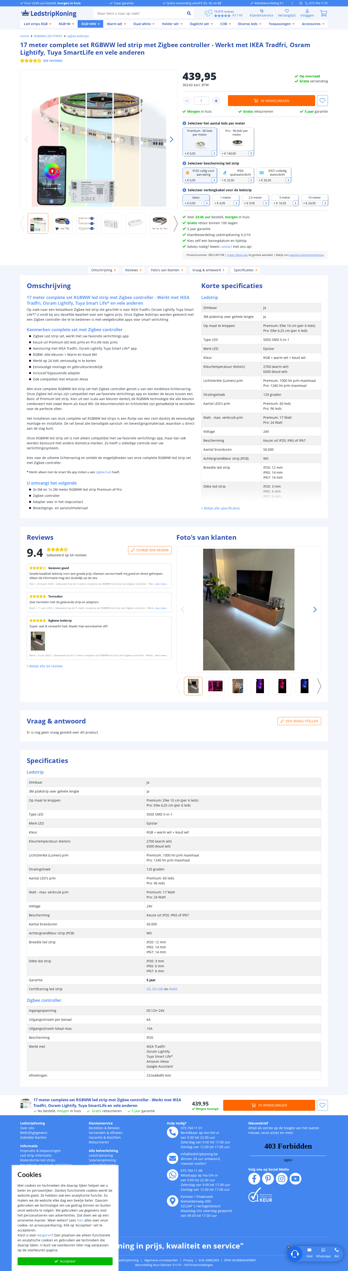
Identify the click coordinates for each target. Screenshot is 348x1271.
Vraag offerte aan (237, 255)
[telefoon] (172, 1132)
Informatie (29, 1146)
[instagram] (282, 1179)
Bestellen (96, 1128)
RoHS (173, 989)
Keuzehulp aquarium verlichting (45, 1165)
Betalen (114, 1128)
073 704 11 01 (191, 1128)
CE (149, 989)
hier (80, 1220)
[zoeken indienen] (189, 13)
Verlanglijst (287, 15)
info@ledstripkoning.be (199, 1154)
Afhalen (116, 1132)
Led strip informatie (36, 1155)
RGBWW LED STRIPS (48, 36)
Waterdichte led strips (37, 1160)
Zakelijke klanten (33, 1137)
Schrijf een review (152, 550)
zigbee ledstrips (78, 36)
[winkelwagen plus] (216, 100)
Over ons (27, 1128)
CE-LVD (157, 989)
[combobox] (139, 13)
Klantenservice (261, 15)
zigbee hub (103, 472)
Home (24, 36)
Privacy (188, 1260)
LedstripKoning (32, 1123)
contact (226, 246)
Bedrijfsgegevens (33, 1132)
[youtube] (295, 1179)
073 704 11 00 (191, 1170)
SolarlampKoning (102, 1160)
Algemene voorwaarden (161, 1260)
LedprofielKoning (102, 1165)
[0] (323, 13)
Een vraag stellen (302, 721)
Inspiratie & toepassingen (40, 1150)
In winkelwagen (275, 100)
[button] (170, 139)
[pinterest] (268, 1179)
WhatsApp (323, 1256)
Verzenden (97, 1132)
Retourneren (99, 1142)
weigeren (44, 1235)
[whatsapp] (302, 3)
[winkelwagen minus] (187, 100)
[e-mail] (172, 1158)
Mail (309, 1256)
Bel (337, 1256)
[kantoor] (172, 1201)
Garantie (96, 1137)
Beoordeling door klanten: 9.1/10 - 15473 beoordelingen (174, 1265)
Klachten (114, 1137)
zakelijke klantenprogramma (306, 255)
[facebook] (254, 1179)
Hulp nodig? (177, 1123)
